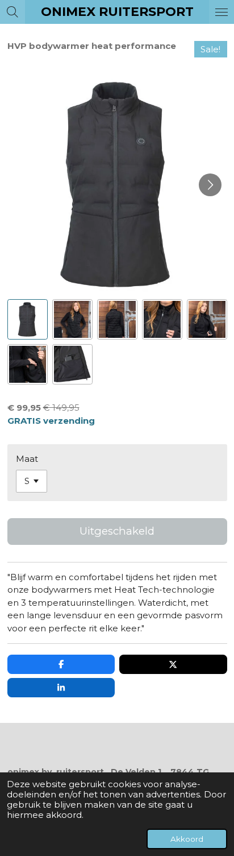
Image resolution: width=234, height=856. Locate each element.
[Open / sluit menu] (221, 12)
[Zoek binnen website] (12, 12)
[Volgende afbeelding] (210, 184)
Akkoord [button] (186, 838)
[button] (27, 319)
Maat (27, 458)
